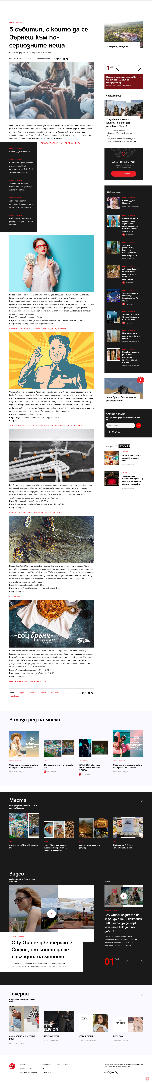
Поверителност (63, 1065)
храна (43, 693)
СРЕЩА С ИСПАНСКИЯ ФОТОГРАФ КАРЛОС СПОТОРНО (35, 512)
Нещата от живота (15, 22)
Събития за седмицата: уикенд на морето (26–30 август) (21, 220)
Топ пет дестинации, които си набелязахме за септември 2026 (20, 185)
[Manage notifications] (147, 1078)
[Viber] (67, 58)
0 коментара (43, 58)
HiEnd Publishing (133, 1064)
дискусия (15, 696)
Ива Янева (54, 693)
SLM (129, 1066)
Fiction (115, 1066)
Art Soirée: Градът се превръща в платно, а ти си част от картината (21, 203)
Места (23, 1065)
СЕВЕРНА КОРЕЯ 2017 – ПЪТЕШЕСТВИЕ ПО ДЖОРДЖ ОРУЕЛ (37, 328)
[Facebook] (63, 58)
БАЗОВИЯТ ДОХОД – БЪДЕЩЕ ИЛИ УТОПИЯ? (62, 143)
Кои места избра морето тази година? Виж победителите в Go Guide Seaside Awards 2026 (21, 166)
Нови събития (26, 1068)
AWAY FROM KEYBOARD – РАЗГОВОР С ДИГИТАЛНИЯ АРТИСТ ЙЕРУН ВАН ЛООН (46, 426)
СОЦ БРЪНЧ (14, 596)
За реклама (46, 1065)
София (21, 693)
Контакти (46, 1072)
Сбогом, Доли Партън (19, 150)
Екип (44, 1068)
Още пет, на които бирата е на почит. (27, 681)
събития (32, 693)
